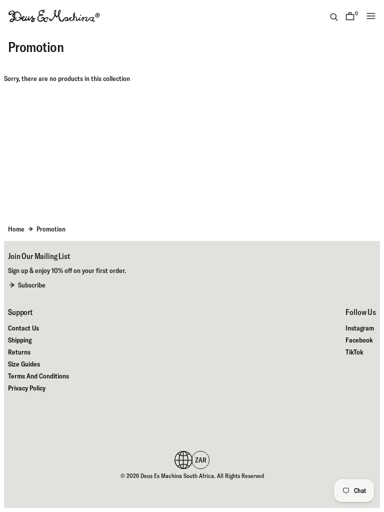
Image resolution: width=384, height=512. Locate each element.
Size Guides (24, 364)
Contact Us (23, 328)
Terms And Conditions (38, 376)
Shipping (20, 340)
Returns (19, 352)
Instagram (360, 328)
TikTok (355, 352)
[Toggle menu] (371, 16)
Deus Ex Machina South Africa (177, 476)
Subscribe (32, 285)
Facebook (359, 340)
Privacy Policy (27, 388)
